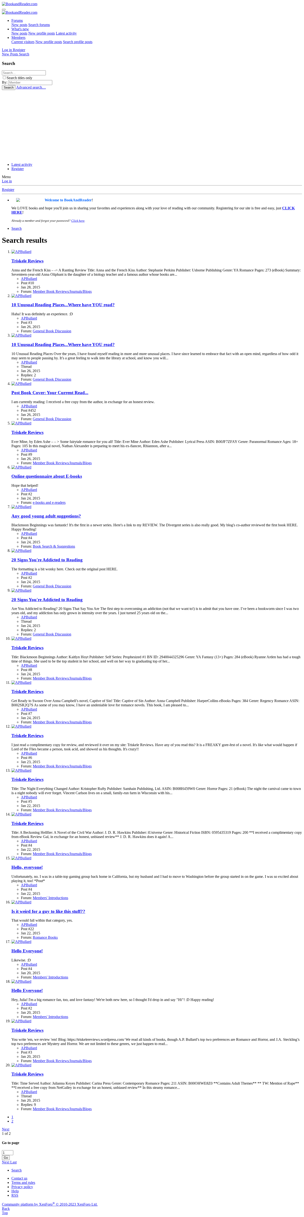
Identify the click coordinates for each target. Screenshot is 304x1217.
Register (17, 169)
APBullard (29, 279)
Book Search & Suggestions (54, 546)
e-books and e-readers (49, 502)
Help (15, 1191)
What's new (20, 29)
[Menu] (4, 9)
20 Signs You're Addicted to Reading (47, 559)
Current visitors (22, 42)
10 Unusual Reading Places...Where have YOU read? (63, 304)
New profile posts (41, 33)
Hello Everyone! (27, 950)
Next (5, 1129)
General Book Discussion (52, 331)
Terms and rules (23, 1183)
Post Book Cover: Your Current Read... (49, 392)
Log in (7, 181)
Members (18, 38)
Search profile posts (77, 42)
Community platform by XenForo (50, 1204)
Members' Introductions (50, 898)
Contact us (19, 1178)
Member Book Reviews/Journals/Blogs (62, 291)
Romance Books (45, 937)
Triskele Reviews (27, 260)
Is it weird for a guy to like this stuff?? (48, 911)
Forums (17, 20)
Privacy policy (22, 1187)
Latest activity (66, 33)
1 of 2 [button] (6, 1133)
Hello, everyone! (27, 867)
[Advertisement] (152, 125)
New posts (19, 25)
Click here (78, 220)
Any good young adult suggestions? (46, 516)
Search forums (39, 25)
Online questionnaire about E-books (46, 476)
